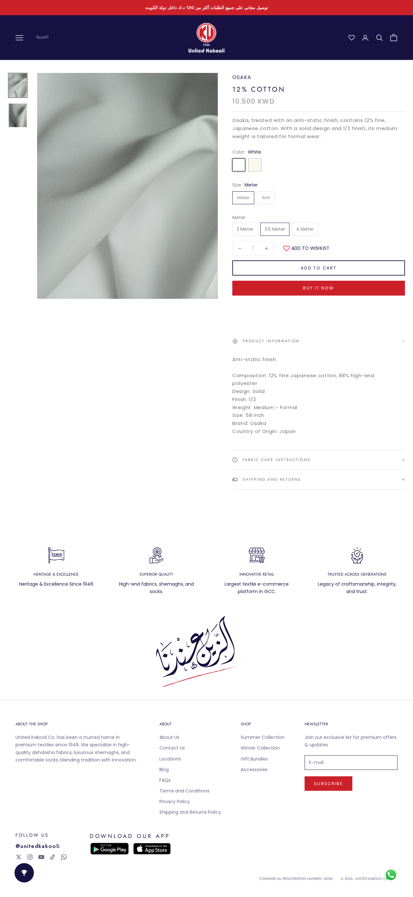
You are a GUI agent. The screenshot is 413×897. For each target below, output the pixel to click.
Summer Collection (263, 737)
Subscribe (328, 784)
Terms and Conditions (184, 791)
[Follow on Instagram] (30, 857)
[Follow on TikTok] (52, 857)
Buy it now (318, 288)
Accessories (254, 769)
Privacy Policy (174, 801)
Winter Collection (260, 748)
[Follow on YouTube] (41, 857)
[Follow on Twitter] (18, 857)
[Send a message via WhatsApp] (390, 874)
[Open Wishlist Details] (351, 38)
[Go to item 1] (17, 85)
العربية (42, 37)
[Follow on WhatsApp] (64, 857)
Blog (164, 769)
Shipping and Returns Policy (190, 812)
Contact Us (172, 748)
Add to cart (319, 268)
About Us (169, 737)
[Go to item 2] (17, 115)
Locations (170, 759)
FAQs (165, 780)
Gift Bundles (254, 759)
